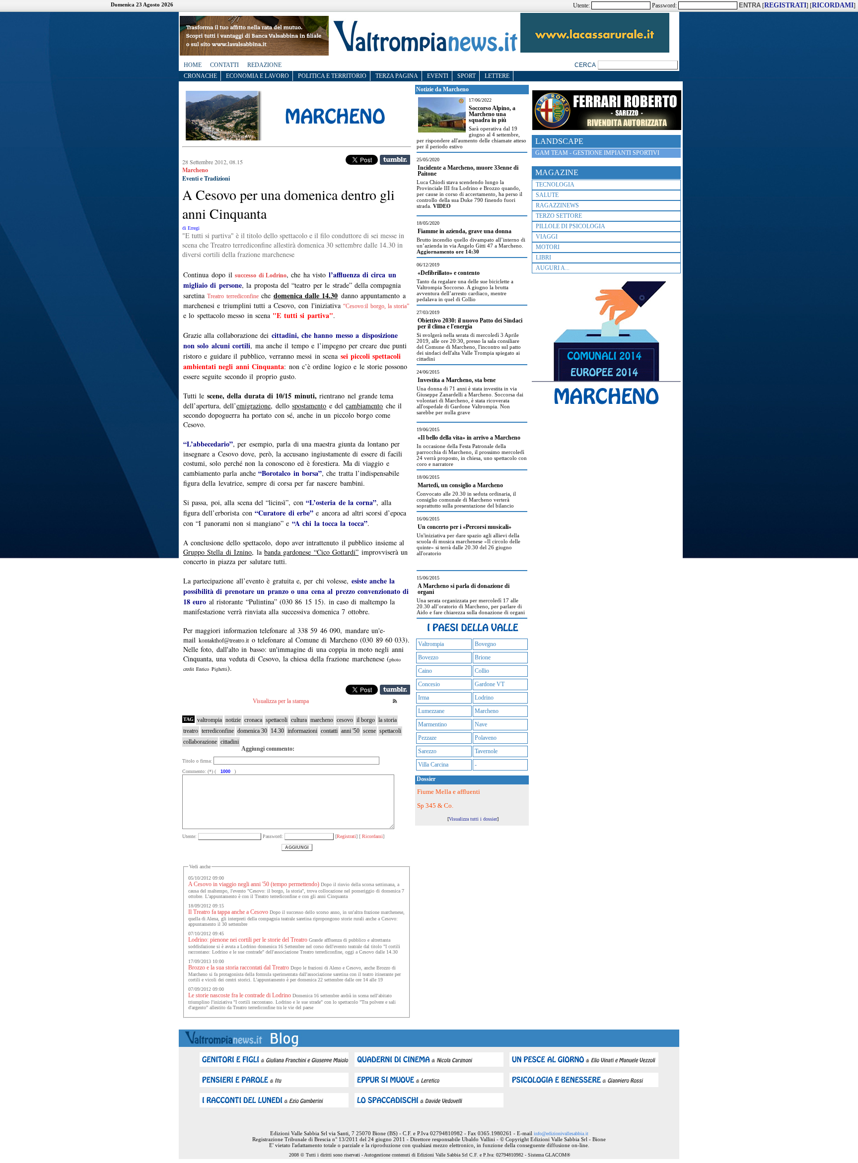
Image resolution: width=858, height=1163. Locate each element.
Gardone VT (489, 684)
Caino (425, 670)
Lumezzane (431, 711)
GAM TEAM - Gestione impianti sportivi (597, 152)
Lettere (497, 75)
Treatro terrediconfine (232, 296)
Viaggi (547, 236)
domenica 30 (252, 730)
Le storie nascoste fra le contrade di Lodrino (239, 995)
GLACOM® (558, 1155)
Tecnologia (555, 184)
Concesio (429, 684)
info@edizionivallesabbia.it (561, 1133)
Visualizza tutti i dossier (473, 819)
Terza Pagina (396, 75)
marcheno (321, 719)
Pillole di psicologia (570, 226)
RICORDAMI (833, 5)
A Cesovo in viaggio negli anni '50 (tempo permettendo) (253, 884)
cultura (299, 719)
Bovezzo (428, 657)
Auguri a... (553, 267)
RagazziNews (557, 205)
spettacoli (276, 719)
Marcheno (487, 711)
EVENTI (437, 75)
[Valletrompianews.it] (424, 51)
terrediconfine (218, 730)
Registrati (346, 836)
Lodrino (484, 697)
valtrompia (209, 719)
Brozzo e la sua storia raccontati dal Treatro (238, 967)
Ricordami (371, 836)
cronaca (253, 719)
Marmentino (432, 724)
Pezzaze (427, 737)
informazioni (302, 730)
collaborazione (200, 741)
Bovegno (485, 644)
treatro (190, 730)
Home (193, 65)
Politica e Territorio (332, 75)
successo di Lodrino (260, 275)
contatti (329, 730)
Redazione (264, 65)
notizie (233, 719)
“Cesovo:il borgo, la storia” (376, 306)
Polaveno (486, 737)
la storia (387, 719)
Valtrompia (431, 644)
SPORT (466, 75)
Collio (482, 670)
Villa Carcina (433, 764)
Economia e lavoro (257, 75)
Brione (483, 657)
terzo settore (559, 215)
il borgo (366, 719)
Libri (543, 257)
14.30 (277, 730)
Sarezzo (427, 751)
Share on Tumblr (395, 160)
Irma (423, 697)
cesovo (345, 719)
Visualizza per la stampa (281, 701)
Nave (481, 724)
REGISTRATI (785, 5)
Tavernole (486, 751)
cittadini (229, 741)
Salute (547, 195)
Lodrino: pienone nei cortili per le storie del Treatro (247, 939)
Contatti (224, 65)
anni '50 (350, 730)
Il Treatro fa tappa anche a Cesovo (228, 911)
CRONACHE (200, 75)
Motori (548, 247)
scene (369, 730)
